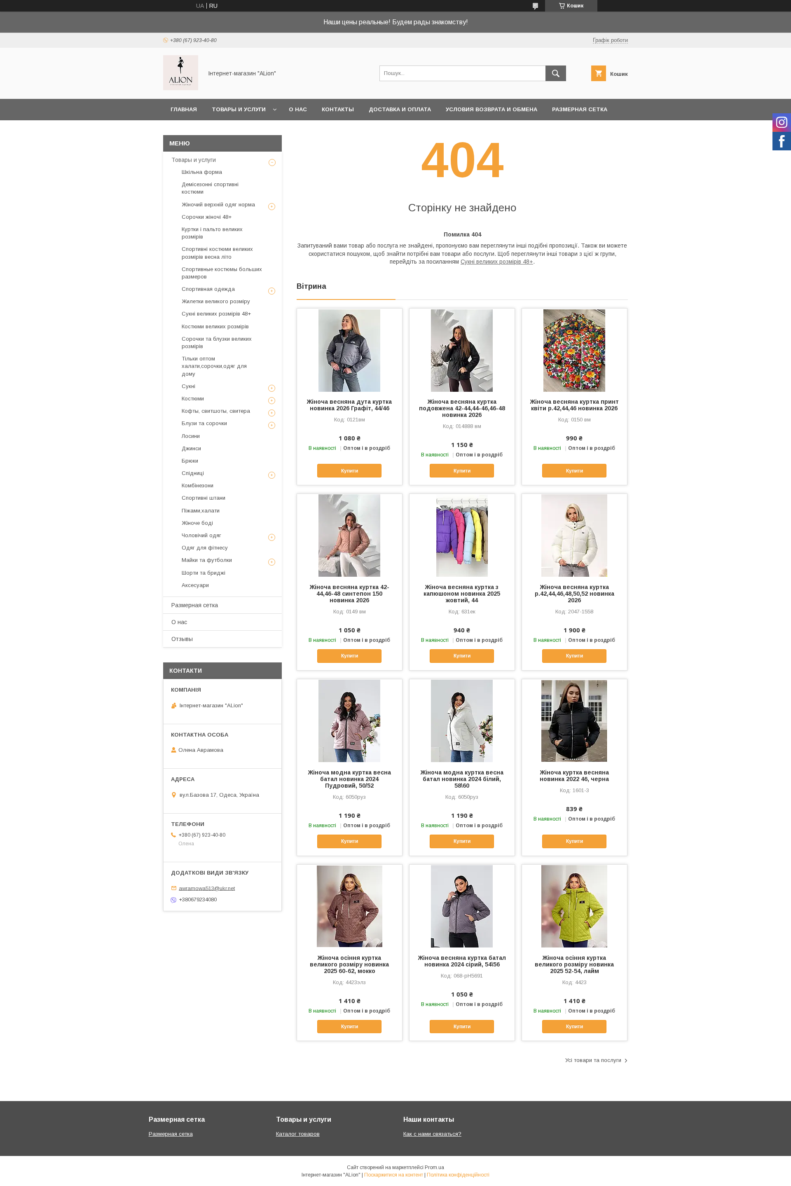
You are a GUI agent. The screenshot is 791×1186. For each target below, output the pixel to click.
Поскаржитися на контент (393, 1175)
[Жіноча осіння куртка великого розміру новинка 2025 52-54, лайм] (574, 906)
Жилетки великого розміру (216, 301)
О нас (298, 109)
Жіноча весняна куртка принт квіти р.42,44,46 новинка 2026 (574, 405)
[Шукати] (555, 73)
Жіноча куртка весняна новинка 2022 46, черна (574, 775)
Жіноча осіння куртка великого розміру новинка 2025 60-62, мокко (349, 964)
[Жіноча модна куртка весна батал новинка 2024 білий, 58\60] (462, 720)
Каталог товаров (298, 1134)
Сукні (188, 386)
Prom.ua (434, 1167)
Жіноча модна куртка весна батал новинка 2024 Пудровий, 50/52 (349, 779)
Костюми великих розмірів (215, 326)
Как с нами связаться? (432, 1134)
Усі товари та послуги (593, 1060)
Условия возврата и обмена (491, 109)
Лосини (191, 436)
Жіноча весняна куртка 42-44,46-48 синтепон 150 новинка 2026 (349, 594)
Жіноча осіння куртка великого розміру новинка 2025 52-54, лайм (574, 964)
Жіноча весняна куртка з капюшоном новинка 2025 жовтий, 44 (462, 594)
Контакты (338, 109)
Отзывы (182, 639)
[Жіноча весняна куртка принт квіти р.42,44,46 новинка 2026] (574, 350)
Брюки (190, 461)
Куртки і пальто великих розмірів (212, 233)
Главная (184, 109)
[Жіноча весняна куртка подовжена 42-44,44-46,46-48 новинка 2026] (462, 350)
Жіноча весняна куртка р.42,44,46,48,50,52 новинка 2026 (574, 594)
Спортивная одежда (208, 289)
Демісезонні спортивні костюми (210, 188)
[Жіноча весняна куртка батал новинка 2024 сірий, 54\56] (462, 906)
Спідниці (193, 473)
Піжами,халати (201, 511)
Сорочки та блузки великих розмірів (217, 342)
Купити (349, 471)
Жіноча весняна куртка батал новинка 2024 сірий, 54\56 (462, 961)
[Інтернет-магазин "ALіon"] (180, 88)
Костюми (193, 398)
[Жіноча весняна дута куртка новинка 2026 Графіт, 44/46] (349, 350)
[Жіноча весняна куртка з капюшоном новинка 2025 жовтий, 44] (462, 535)
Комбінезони (197, 485)
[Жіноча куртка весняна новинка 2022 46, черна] (574, 720)
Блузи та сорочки (204, 423)
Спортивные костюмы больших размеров (222, 273)
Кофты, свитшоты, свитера (216, 411)
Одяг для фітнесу (205, 548)
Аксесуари (195, 585)
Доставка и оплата (400, 109)
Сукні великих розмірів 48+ (497, 261)
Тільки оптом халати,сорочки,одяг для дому (214, 366)
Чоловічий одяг (201, 535)
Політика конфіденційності (458, 1175)
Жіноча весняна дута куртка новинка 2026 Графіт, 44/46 (349, 405)
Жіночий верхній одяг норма (218, 204)
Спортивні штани (203, 498)
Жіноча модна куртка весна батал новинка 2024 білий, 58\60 (462, 779)
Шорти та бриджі (203, 573)
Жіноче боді (197, 523)
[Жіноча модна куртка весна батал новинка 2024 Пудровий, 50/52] (349, 720)
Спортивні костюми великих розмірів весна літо (217, 253)
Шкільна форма (202, 172)
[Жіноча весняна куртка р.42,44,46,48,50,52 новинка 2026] (574, 535)
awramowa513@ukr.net (207, 888)
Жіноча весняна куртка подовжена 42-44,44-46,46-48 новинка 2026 (462, 408)
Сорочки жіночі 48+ (207, 217)
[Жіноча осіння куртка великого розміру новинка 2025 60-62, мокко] (349, 906)
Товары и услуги (239, 109)
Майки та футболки (207, 560)
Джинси (191, 448)
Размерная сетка (579, 109)
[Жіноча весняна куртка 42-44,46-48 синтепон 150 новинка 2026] (349, 535)
